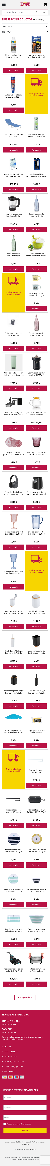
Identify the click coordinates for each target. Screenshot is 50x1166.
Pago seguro (9, 1071)
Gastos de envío (10, 1056)
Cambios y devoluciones (14, 1061)
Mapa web (25, 1144)
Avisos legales (10, 1142)
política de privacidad (23, 1124)
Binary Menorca (31, 1149)
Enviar (25, 1130)
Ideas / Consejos (10, 1051)
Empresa (7, 1046)
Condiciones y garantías (13, 1066)
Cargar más (25, 997)
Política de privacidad (23, 1142)
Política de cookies (38, 1142)
